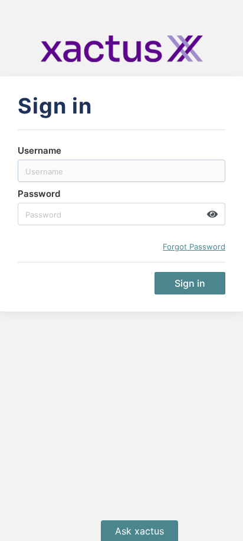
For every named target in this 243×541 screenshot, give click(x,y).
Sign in (190, 283)
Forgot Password (194, 246)
